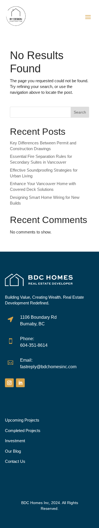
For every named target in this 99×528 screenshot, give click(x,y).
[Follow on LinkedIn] (20, 382)
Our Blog (13, 451)
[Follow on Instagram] (9, 382)
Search (80, 112)
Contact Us (15, 461)
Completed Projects (22, 430)
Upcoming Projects (22, 420)
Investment (15, 440)
